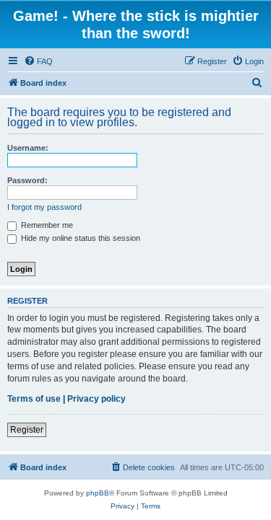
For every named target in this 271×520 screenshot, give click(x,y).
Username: (27, 148)
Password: (27, 180)
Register (26, 430)
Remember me (46, 225)
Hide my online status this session (79, 238)
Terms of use (34, 399)
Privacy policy (96, 399)
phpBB (97, 493)
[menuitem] (38, 61)
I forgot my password (44, 207)
